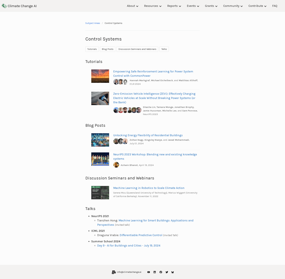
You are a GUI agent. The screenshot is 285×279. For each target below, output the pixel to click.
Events (191, 6)
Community (231, 6)
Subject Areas (92, 23)
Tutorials (92, 49)
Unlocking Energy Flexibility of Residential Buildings (148, 135)
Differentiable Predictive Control (141, 235)
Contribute (255, 6)
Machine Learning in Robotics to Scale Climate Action (149, 188)
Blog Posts (107, 49)
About (131, 6)
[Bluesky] (172, 272)
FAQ (274, 6)
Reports (172, 6)
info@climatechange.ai (129, 272)
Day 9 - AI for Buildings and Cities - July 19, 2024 (128, 245)
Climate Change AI (22, 6)
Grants (209, 6)
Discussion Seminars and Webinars (137, 49)
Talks (164, 49)
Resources (151, 6)
